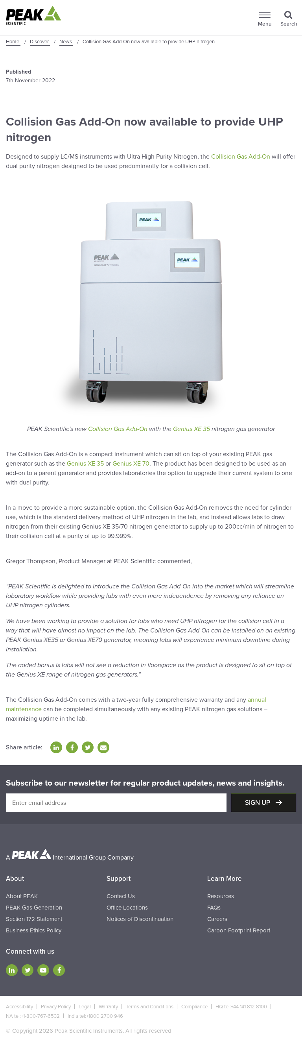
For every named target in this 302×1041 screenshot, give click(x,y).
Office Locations (127, 907)
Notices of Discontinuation (140, 919)
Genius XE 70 (130, 464)
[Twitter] (27, 970)
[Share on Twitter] (88, 747)
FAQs (214, 907)
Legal (85, 1007)
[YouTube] (43, 970)
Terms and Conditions (149, 1007)
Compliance (194, 1007)
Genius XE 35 (191, 429)
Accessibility (19, 1007)
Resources (220, 896)
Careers (217, 919)
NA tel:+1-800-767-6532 (33, 1016)
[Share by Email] (103, 747)
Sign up (258, 803)
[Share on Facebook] (72, 747)
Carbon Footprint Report (238, 930)
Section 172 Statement (34, 919)
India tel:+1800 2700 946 (95, 1016)
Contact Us (121, 896)
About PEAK (22, 896)
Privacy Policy (56, 1007)
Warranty (108, 1007)
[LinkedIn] (12, 970)
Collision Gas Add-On (240, 157)
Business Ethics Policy (33, 930)
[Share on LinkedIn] (56, 747)
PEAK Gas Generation (34, 907)
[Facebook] (59, 970)
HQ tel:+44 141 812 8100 (241, 1007)
